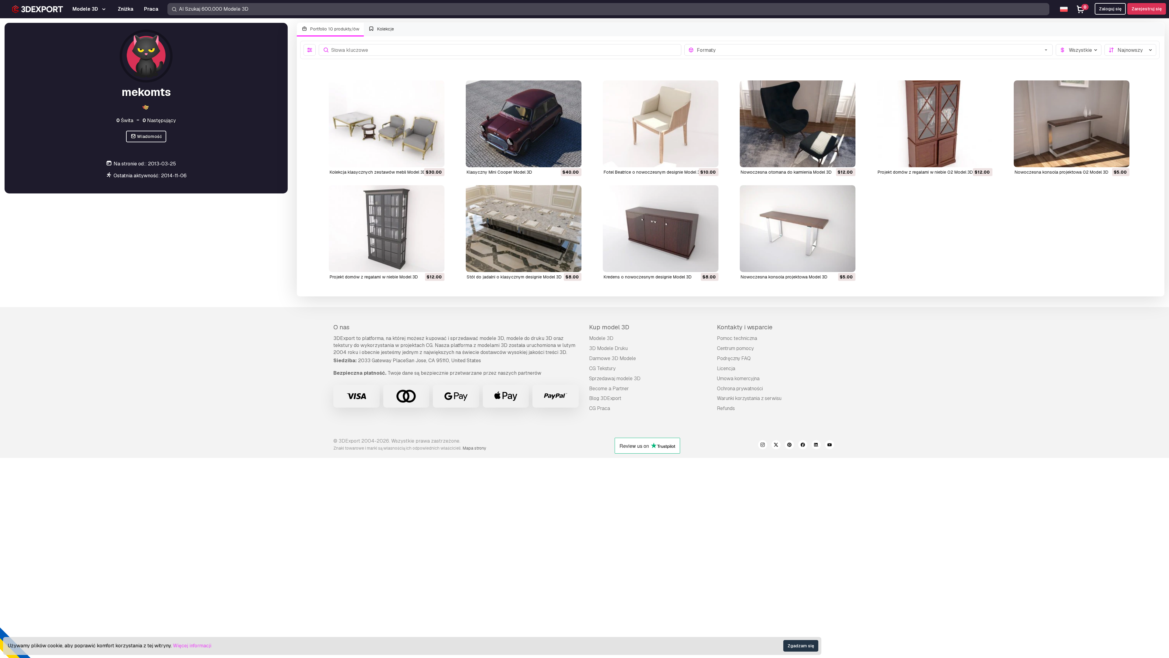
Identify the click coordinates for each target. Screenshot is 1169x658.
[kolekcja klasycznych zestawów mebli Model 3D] (386, 123)
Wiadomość (149, 136)
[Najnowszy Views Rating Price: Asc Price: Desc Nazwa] (1130, 50)
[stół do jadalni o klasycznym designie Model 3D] (523, 228)
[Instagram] (763, 446)
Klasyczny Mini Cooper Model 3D (499, 172)
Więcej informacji (192, 645)
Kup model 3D (609, 327)
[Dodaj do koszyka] (423, 159)
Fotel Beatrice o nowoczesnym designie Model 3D (653, 172)
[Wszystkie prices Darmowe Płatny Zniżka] (1078, 50)
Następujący (159, 120)
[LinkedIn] (816, 446)
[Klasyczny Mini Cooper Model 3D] (523, 123)
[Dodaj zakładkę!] (435, 159)
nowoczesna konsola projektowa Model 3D (784, 277)
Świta (124, 120)
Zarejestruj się (1147, 9)
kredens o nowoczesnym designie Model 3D (648, 277)
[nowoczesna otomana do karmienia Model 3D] (797, 123)
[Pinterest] (789, 446)
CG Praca (599, 408)
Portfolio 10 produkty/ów (334, 29)
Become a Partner (609, 388)
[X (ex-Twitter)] (776, 446)
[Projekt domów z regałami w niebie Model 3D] (386, 228)
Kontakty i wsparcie (744, 327)
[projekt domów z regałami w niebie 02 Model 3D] (934, 123)
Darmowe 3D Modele (612, 358)
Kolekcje (385, 29)
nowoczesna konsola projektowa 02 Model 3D (1061, 172)
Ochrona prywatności (740, 388)
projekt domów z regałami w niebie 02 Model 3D (925, 172)
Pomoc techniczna (737, 338)
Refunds (726, 408)
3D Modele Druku (608, 348)
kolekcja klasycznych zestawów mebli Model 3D (378, 172)
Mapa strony (474, 448)
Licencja (726, 368)
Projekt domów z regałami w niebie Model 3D (374, 277)
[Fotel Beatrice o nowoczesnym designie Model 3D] (660, 123)
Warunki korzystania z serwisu (749, 398)
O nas (341, 327)
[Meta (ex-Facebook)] (803, 446)
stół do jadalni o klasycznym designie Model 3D (514, 277)
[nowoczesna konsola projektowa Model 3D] (797, 228)
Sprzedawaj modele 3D (615, 378)
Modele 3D (601, 338)
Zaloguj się (1110, 9)
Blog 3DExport (605, 398)
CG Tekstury (602, 368)
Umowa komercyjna (738, 378)
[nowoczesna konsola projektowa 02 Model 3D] (1071, 123)
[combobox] (873, 50)
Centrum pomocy (735, 348)
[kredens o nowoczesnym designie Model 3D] (660, 228)
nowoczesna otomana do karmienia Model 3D (786, 172)
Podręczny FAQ (734, 358)
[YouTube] (829, 446)
